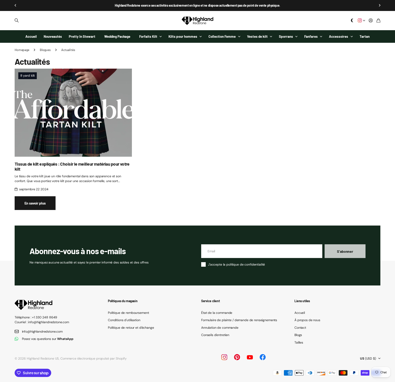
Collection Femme (222, 36)
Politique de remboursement (128, 313)
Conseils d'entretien (215, 335)
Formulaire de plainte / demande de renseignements (239, 320)
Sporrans (286, 36)
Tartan (365, 36)
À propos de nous (307, 320)
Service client (210, 301)
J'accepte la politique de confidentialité (236, 264)
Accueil (31, 36)
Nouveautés (53, 36)
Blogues (45, 50)
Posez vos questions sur (48, 339)
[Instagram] (224, 357)
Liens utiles (302, 301)
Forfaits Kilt (148, 36)
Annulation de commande (219, 328)
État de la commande (216, 313)
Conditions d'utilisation (124, 320)
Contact (300, 328)
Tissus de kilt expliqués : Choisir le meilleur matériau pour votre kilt (72, 166)
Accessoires (338, 36)
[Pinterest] (237, 357)
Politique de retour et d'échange (131, 328)
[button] (15, 5)
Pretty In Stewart (82, 36)
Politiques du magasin (122, 301)
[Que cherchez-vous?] (17, 21)
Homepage (22, 50)
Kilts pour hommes (182, 36)
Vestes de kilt (257, 36)
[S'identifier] (371, 20)
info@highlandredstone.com (42, 331)
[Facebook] (263, 357)
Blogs (298, 335)
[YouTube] (250, 357)
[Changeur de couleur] (352, 20)
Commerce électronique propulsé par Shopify (93, 358)
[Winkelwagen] (378, 20)
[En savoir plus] (361, 20)
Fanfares (311, 36)
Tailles (298, 342)
